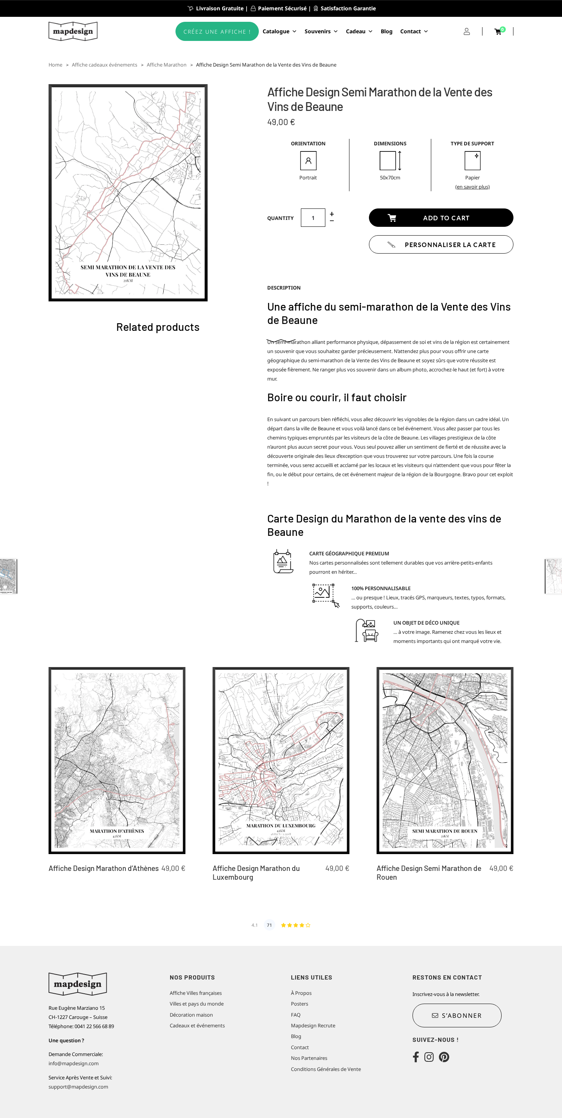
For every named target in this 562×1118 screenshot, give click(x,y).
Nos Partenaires (309, 1058)
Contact (410, 31)
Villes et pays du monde (197, 1003)
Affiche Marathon (167, 64)
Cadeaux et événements (197, 1025)
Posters (299, 1003)
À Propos (301, 992)
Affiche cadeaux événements (104, 64)
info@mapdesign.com (74, 1063)
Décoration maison (191, 1014)
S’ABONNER (462, 1015)
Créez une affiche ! (217, 31)
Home (55, 64)
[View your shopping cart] (497, 31)
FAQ (295, 1014)
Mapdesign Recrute (313, 1025)
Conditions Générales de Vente (326, 1069)
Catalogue (276, 31)
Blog (387, 31)
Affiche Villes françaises (196, 992)
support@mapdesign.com (78, 1086)
